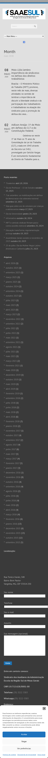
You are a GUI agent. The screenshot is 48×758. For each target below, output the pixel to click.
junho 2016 (11, 500)
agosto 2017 (11, 444)
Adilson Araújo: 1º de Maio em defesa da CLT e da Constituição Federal (25, 127)
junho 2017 (11, 449)
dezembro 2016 (13, 472)
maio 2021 (10, 356)
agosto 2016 (11, 491)
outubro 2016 (12, 482)
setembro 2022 (13, 323)
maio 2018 (10, 412)
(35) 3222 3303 (21, 692)
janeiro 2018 (11, 426)
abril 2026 (10, 263)
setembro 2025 (13, 272)
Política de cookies (9, 755)
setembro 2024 (13, 291)
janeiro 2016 (11, 523)
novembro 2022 (13, 319)
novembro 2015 (13, 533)
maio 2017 (10, 454)
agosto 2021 (11, 347)
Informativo (11, 218)
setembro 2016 (13, 486)
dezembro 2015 (13, 528)
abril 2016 (10, 509)
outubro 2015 (12, 537)
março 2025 (11, 277)
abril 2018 (10, 416)
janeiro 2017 (11, 468)
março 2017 (11, 458)
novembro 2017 (13, 430)
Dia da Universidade (14, 213)
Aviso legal (41, 755)
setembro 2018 (13, 398)
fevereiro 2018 (13, 421)
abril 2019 (10, 388)
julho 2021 (10, 351)
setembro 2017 (13, 440)
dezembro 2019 (13, 374)
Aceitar (24, 734)
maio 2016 (10, 505)
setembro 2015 (13, 542)
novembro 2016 (13, 477)
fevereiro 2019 (13, 393)
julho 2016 (10, 495)
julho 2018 (10, 402)
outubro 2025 (12, 267)
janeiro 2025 (11, 281)
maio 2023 (10, 305)
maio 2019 (10, 384)
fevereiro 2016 (13, 519)
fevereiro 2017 (12, 463)
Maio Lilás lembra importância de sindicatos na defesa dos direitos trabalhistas (25, 74)
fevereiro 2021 (13, 365)
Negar (24, 741)
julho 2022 (10, 328)
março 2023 (11, 314)
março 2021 (11, 361)
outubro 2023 (12, 295)
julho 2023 (10, 300)
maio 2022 (10, 337)
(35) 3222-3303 (21, 698)
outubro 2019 (12, 379)
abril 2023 (10, 309)
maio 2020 (10, 370)
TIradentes (10, 183)
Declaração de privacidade (26, 755)
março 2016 (11, 514)
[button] (44, 708)
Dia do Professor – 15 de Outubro (20, 187)
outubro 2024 (12, 286)
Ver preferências (24, 748)
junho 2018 (11, 407)
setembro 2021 (13, 342)
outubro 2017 (12, 435)
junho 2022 (11, 333)
